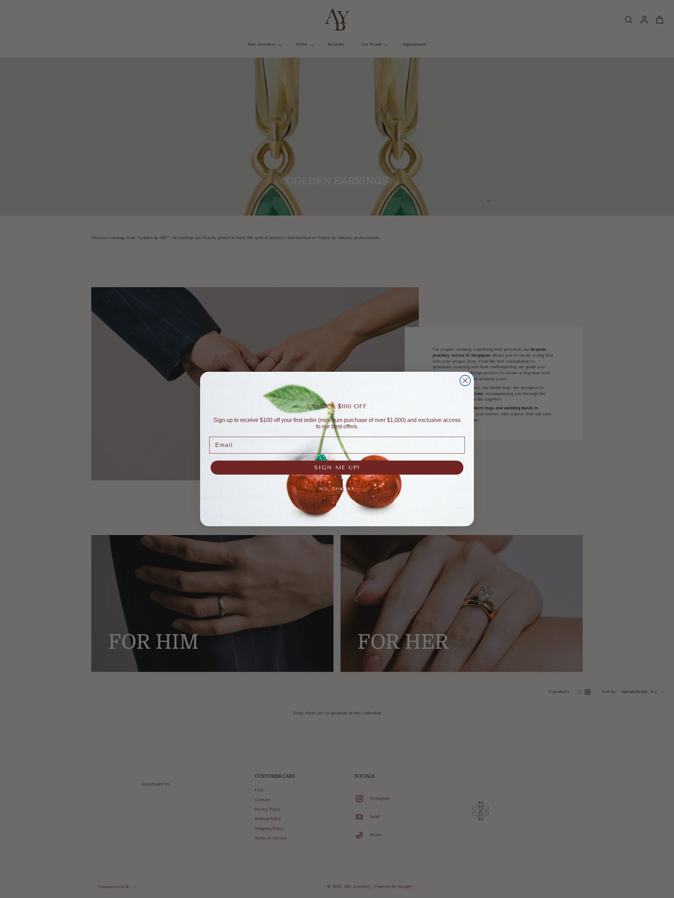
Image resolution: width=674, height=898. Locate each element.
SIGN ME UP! (337, 467)
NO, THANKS (337, 488)
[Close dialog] (465, 380)
